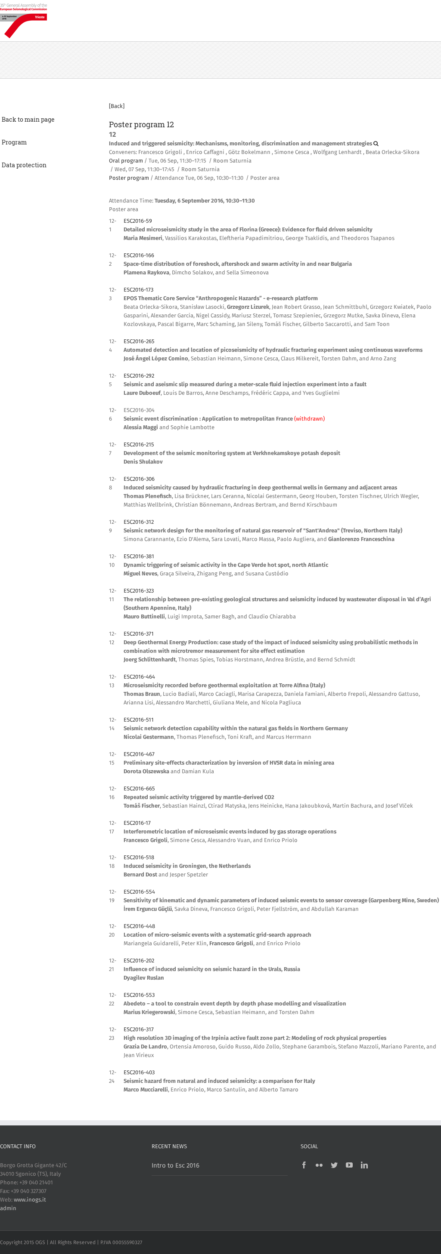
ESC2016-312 (139, 522)
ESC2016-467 (139, 754)
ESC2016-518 (139, 858)
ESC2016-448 (139, 926)
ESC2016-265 (139, 341)
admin (8, 1208)
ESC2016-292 (139, 376)
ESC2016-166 (139, 255)
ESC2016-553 (139, 995)
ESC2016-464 (139, 677)
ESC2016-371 (139, 634)
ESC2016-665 (139, 789)
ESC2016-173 (138, 290)
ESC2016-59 (138, 221)
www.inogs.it (30, 1200)
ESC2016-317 (139, 1030)
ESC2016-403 (139, 1073)
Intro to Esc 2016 (175, 1165)
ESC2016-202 (139, 961)
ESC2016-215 (139, 445)
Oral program (126, 161)
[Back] (116, 106)
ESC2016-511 (139, 720)
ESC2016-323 (139, 591)
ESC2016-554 (139, 892)
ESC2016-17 (137, 823)
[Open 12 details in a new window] (376, 144)
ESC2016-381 (139, 556)
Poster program (129, 178)
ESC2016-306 (139, 479)
